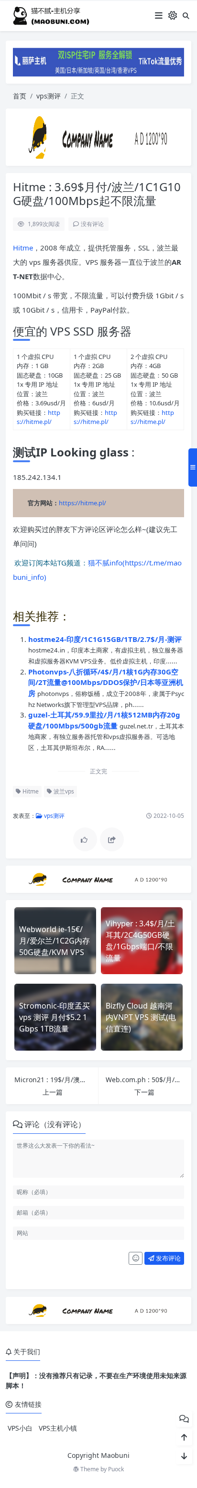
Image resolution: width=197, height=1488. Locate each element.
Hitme (23, 247)
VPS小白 (20, 1428)
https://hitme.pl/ (38, 417)
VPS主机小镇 (58, 1428)
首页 (19, 95)
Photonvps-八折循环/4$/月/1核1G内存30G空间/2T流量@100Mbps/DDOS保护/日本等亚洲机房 (105, 682)
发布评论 (167, 1258)
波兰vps (63, 791)
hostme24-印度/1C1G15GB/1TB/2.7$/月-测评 (105, 639)
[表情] (135, 1258)
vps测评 (48, 95)
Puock (116, 1469)
